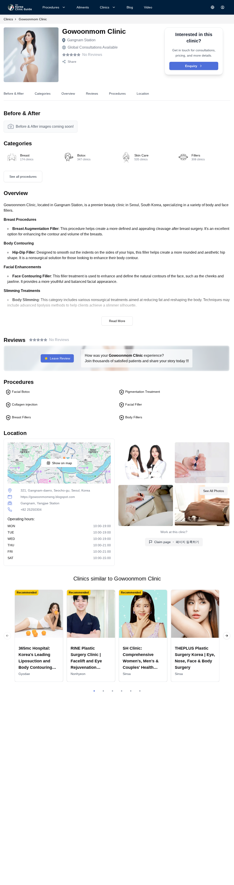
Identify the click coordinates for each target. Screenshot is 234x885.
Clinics (104, 7)
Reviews (92, 93)
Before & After (14, 93)
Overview (68, 93)
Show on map (62, 463)
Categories (43, 93)
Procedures (51, 7)
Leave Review (60, 358)
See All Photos (213, 491)
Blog (130, 7)
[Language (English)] (212, 7)
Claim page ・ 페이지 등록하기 (176, 542)
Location (143, 93)
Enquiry (191, 66)
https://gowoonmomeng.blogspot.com (48, 497)
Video (148, 7)
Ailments (83, 7)
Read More (117, 321)
